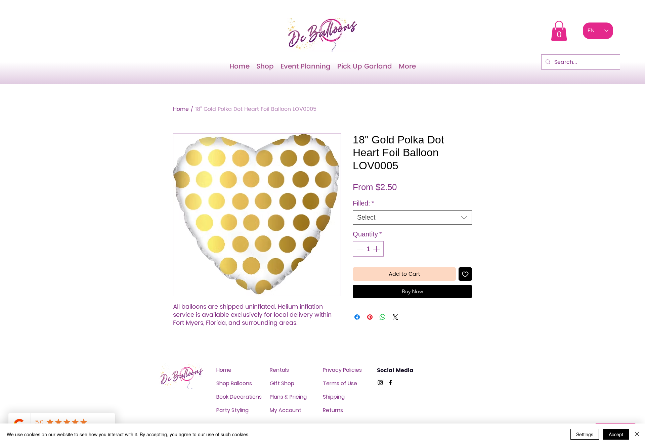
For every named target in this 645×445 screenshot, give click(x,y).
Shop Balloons (234, 383)
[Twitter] (380, 382)
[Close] (637, 434)
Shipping (334, 397)
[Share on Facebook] (357, 317)
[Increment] (377, 248)
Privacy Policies (342, 370)
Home (181, 109)
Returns (333, 410)
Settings (584, 434)
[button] (559, 31)
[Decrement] (359, 248)
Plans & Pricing (288, 397)
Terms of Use (340, 383)
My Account (285, 410)
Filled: (363, 203)
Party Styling (232, 410)
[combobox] (412, 217)
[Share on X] (395, 317)
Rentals (279, 370)
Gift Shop (282, 383)
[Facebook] (390, 382)
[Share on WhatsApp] (383, 317)
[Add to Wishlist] (465, 274)
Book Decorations (239, 397)
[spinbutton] (368, 248)
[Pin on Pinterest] (370, 317)
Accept (616, 434)
